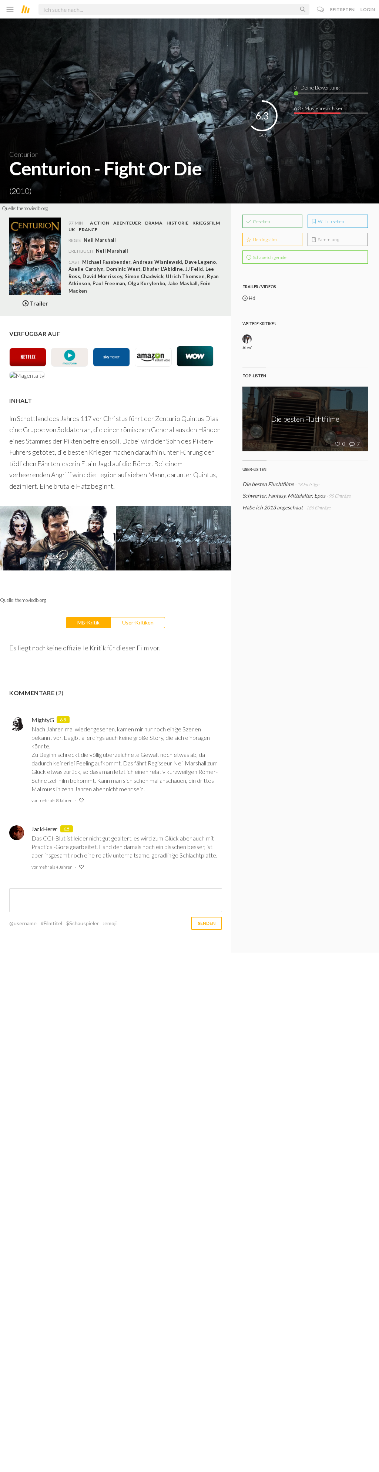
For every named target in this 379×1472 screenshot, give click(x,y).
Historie (178, 223)
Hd (251, 298)
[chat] (321, 9)
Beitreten (342, 9)
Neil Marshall (112, 251)
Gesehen (261, 221)
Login (367, 9)
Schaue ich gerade (269, 257)
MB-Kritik (88, 622)
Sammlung (328, 239)
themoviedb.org (32, 208)
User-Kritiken (138, 622)
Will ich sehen (330, 221)
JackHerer (44, 828)
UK (71, 229)
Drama (153, 223)
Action (99, 223)
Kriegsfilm (205, 223)
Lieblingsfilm (264, 239)
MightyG (42, 719)
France (88, 229)
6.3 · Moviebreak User (318, 108)
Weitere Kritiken (259, 323)
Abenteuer (127, 223)
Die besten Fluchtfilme (268, 484)
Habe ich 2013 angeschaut (272, 507)
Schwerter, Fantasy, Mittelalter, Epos (284, 495)
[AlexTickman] (247, 339)
